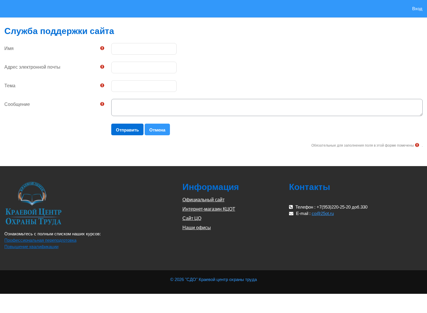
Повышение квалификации (31, 246)
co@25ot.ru (323, 213)
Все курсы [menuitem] (39, 8)
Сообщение (17, 104)
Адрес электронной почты (32, 67)
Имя (9, 48)
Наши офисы (196, 227)
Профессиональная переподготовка (40, 240)
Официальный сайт (203, 199)
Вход (417, 8)
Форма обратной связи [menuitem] (75, 8)
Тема (9, 85)
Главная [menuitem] (18, 8)
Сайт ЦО (191, 218)
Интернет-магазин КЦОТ (208, 209)
